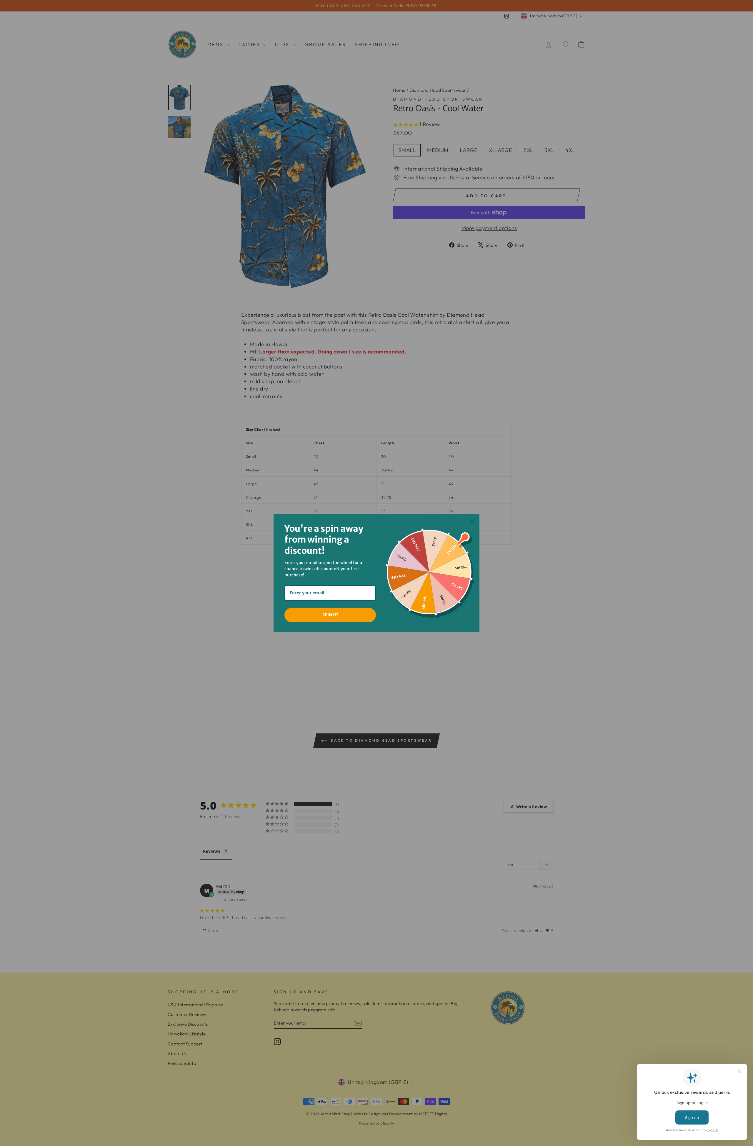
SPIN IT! (330, 615)
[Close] (472, 521)
